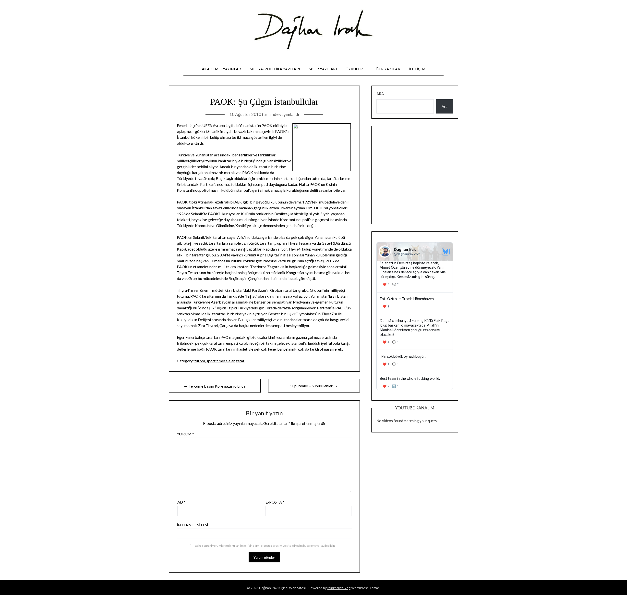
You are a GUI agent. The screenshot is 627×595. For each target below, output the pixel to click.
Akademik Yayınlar (221, 69)
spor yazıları (323, 69)
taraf (240, 360)
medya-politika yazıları (275, 69)
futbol (199, 360)
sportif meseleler (220, 360)
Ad (181, 502)
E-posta (274, 502)
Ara (380, 93)
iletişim (417, 69)
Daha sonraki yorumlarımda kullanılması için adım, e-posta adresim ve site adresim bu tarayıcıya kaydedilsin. (265, 545)
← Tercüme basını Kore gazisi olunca (214, 386)
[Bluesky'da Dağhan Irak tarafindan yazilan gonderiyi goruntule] (415, 303)
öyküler (354, 69)
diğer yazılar (386, 69)
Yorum (185, 433)
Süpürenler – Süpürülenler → (313, 385)
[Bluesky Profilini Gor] (446, 251)
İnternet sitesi (192, 524)
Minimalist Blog (338, 588)
